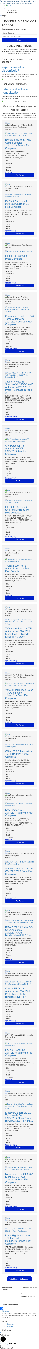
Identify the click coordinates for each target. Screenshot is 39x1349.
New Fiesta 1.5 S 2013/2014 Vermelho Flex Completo (19, 812)
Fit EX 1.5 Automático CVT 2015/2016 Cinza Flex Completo (17, 509)
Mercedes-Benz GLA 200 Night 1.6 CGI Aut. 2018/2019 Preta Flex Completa (19, 1178)
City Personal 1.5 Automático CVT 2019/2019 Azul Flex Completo (16, 450)
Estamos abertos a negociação (15, 91)
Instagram (10, 1326)
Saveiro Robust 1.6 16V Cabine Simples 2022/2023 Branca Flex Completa (18, 144)
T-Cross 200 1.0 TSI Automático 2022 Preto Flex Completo (17, 568)
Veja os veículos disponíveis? (13, 69)
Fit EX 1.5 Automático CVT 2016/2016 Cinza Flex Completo (17, 203)
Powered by (4, 1344)
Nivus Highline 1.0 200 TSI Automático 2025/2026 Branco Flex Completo (18, 1239)
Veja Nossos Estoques (18, 1278)
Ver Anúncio (20, 175)
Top (1, 1333)
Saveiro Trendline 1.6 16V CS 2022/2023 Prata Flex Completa (19, 871)
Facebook (10, 1324)
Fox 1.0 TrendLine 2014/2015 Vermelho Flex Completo (19, 1052)
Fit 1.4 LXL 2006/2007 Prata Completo (17, 257)
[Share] (19, 1308)
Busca (19, 40)
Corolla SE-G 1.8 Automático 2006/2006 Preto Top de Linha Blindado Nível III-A (17, 992)
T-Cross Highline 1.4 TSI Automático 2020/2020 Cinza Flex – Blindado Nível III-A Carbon (18, 632)
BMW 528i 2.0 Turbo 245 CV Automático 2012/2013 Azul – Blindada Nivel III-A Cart (19, 931)
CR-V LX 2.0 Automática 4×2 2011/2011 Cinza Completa (18, 753)
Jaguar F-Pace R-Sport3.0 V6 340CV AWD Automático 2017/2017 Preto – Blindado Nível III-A (19, 387)
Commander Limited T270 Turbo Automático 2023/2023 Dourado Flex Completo (19, 320)
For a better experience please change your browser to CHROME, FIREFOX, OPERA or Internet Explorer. (18, 2)
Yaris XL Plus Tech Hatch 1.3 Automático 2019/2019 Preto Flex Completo (19, 694)
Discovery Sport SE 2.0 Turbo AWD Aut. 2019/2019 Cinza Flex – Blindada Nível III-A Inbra (19, 1117)
